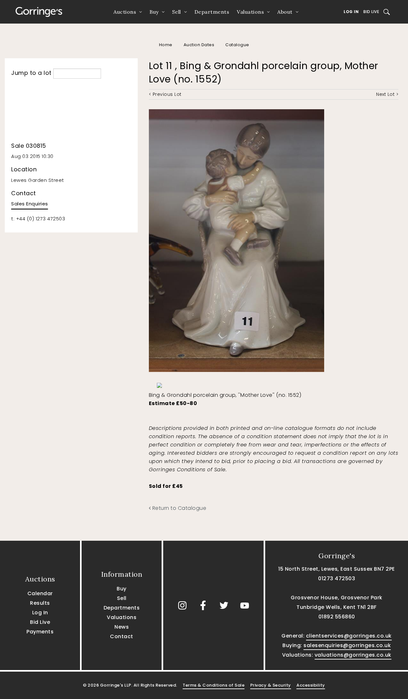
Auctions (124, 12)
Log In (351, 11)
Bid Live (371, 11)
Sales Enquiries (29, 203)
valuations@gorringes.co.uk (353, 655)
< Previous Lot (165, 94)
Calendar (40, 593)
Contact (121, 636)
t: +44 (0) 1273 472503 (38, 218)
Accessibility (310, 685)
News (121, 627)
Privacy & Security (270, 685)
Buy (154, 12)
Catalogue (237, 45)
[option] (181, 384)
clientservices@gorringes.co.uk (349, 635)
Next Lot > (387, 94)
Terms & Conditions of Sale (213, 685)
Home (165, 45)
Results (40, 603)
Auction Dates (199, 45)
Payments (40, 631)
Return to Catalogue (178, 508)
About (285, 12)
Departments (211, 12)
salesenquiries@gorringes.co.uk (347, 645)
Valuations (250, 12)
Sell (176, 12)
